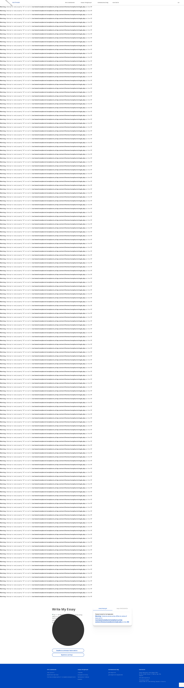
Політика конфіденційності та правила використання (61, 677)
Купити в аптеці (67, 655)
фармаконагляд (103, 2)
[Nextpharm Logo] (10, 2)
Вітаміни (80, 679)
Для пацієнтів (112, 672)
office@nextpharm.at (144, 677)
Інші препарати (122, 608)
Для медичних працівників (115, 674)
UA (178, 2)
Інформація (103, 608)
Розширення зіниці (83, 674)
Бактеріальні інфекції (83, 677)
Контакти (116, 2)
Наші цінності (50, 672)
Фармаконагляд (113, 669)
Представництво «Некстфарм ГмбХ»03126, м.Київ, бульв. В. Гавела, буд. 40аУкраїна (150, 674)
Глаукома (80, 672)
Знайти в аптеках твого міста (66, 650)
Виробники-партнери (52, 674)
